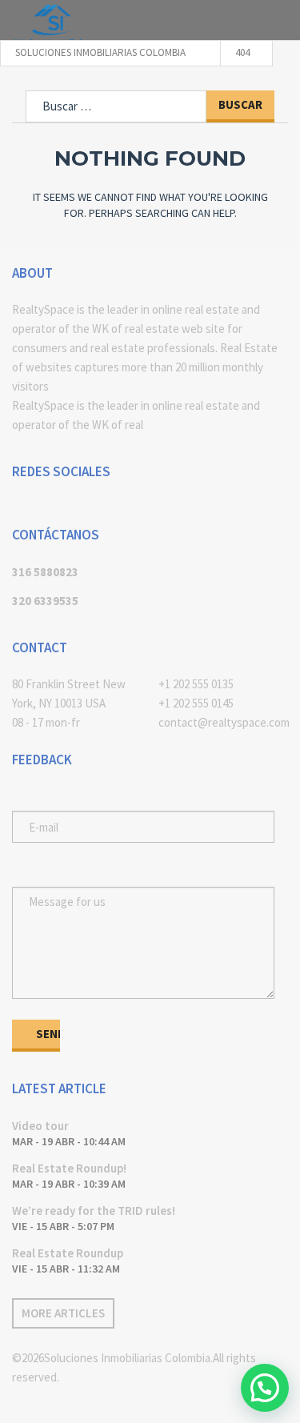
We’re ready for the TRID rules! (93, 1210)
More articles (63, 1313)
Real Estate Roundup (67, 1253)
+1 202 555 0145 (196, 703)
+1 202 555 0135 (196, 683)
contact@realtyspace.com (223, 722)
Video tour (40, 1125)
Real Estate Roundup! (69, 1168)
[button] (265, 1388)
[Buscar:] (116, 106)
